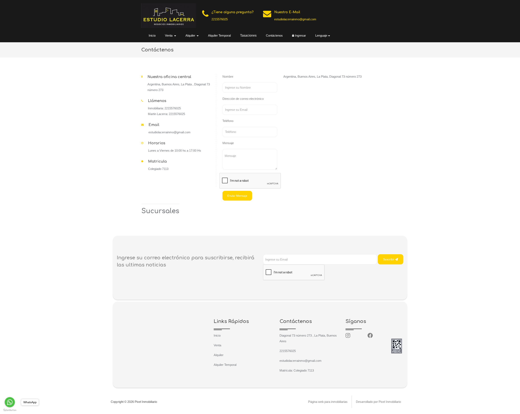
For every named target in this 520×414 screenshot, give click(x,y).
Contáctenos (274, 35)
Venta (217, 345)
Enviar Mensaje (237, 195)
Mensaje (228, 143)
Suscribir (389, 259)
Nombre (227, 76)
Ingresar (300, 35)
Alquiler (218, 355)
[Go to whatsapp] (10, 402)
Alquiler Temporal (219, 35)
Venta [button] (169, 35)
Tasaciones (248, 35)
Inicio (152, 35)
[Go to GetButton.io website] (9, 410)
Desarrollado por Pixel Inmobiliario (378, 401)
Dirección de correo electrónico (243, 98)
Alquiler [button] (190, 35)
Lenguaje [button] (321, 35)
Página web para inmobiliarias (328, 401)
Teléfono (227, 121)
